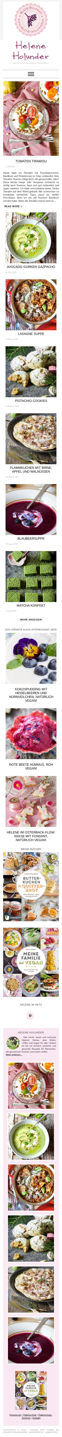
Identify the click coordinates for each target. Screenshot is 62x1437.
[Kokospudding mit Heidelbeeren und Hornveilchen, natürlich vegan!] (31, 658)
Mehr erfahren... (14, 1054)
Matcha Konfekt (31, 605)
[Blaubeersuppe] (31, 509)
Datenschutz (30, 1415)
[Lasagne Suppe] (31, 304)
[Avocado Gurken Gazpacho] (31, 237)
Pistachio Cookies (31, 400)
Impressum (15, 1415)
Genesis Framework (15, 1432)
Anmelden (51, 1432)
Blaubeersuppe (31, 538)
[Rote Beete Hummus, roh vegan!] (31, 733)
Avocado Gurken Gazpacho (31, 267)
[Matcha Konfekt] (31, 576)
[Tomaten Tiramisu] (31, 118)
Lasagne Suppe (31, 334)
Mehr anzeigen (31, 620)
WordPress (36, 1432)
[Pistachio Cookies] (31, 371)
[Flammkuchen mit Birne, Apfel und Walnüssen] (31, 438)
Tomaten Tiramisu (31, 161)
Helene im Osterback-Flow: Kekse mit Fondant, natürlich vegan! (31, 836)
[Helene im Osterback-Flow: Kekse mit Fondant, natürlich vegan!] (31, 801)
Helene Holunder (31, 51)
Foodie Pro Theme (42, 1430)
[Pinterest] (31, 1016)
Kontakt (36, 1418)
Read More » (13, 206)
